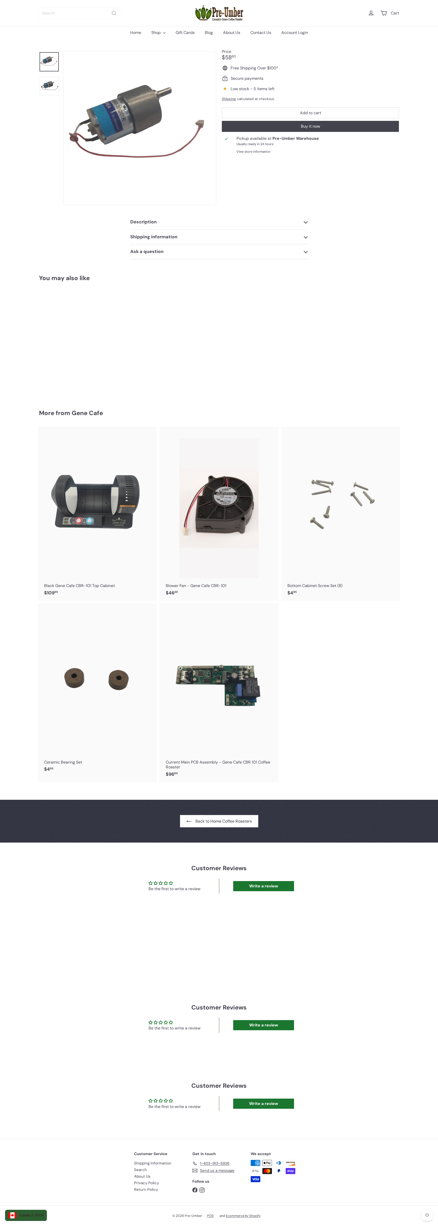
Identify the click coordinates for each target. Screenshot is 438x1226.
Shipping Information (152, 1163)
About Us (231, 32)
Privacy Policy (146, 1182)
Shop (156, 32)
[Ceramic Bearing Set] (97, 690)
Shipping (229, 99)
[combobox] (79, 13)
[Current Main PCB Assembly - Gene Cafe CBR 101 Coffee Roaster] (219, 692)
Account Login (294, 32)
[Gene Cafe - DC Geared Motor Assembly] (67, 342)
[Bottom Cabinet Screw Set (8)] (340, 514)
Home (135, 32)
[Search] (114, 13)
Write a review (263, 886)
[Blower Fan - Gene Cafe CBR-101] (219, 514)
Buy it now (310, 126)
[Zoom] (139, 128)
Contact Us (260, 32)
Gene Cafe (87, 413)
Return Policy (146, 1189)
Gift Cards (185, 32)
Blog (209, 32)
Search (140, 1169)
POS (210, 1216)
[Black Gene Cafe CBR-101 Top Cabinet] (97, 514)
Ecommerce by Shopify (243, 1216)
